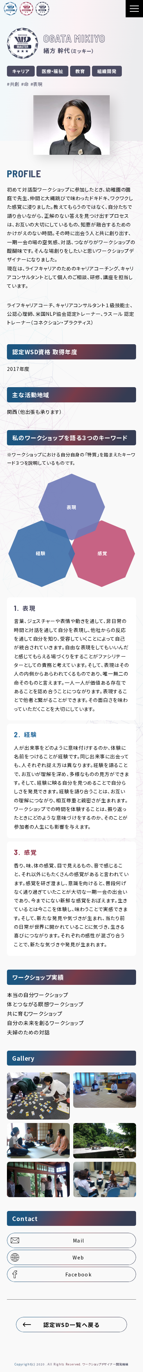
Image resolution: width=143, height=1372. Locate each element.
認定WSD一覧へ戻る (71, 1325)
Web (78, 1257)
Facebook (78, 1274)
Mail (78, 1240)
